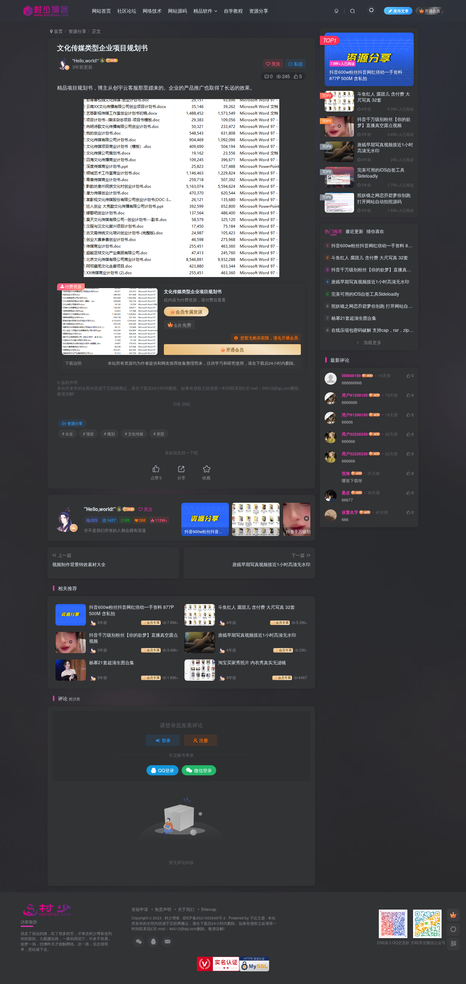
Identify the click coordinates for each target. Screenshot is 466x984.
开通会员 (432, 10)
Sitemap (208, 909)
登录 (166, 740)
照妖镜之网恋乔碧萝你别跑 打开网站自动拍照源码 (384, 198)
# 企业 (67, 433)
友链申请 (140, 909)
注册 (203, 740)
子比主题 (257, 917)
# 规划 (109, 433)
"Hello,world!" (85, 60)
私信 (298, 63)
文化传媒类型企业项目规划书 (102, 47)
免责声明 (163, 909)
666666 (348, 441)
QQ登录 (166, 770)
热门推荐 (333, 231)
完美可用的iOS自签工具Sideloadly (381, 173)
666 (345, 519)
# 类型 (158, 433)
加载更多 (372, 342)
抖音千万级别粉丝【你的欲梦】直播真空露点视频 (133, 638)
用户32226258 (355, 434)
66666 (347, 422)
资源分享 (77, 31)
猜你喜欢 (375, 231)
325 (94, 520)
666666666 (352, 383)
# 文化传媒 (134, 433)
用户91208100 (355, 395)
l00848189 (351, 375)
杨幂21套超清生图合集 (111, 662)
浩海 (346, 473)
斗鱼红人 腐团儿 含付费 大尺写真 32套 (256, 607)
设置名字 (350, 512)
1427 (111, 520)
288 (142, 520)
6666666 (349, 402)
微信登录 (203, 770)
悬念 (346, 492)
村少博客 (172, 917)
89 (127, 520)
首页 (58, 31)
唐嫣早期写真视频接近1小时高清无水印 (257, 635)
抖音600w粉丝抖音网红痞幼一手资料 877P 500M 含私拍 (131, 610)
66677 (347, 500)
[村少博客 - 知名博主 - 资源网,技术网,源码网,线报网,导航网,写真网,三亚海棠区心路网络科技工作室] (47, 909)
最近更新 (354, 231)
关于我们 (186, 909)
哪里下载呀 (352, 480)
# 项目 (88, 433)
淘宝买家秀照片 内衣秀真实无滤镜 (252, 662)
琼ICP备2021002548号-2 (204, 917)
